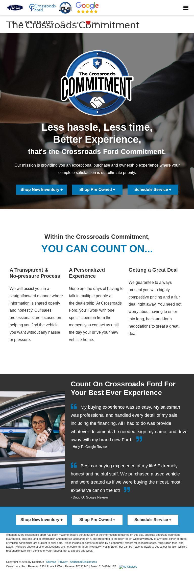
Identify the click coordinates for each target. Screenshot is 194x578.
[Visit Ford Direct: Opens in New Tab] (128, 566)
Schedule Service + (152, 189)
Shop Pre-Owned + (97, 189)
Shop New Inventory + (41, 189)
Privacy (63, 561)
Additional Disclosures (83, 561)
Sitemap (51, 561)
